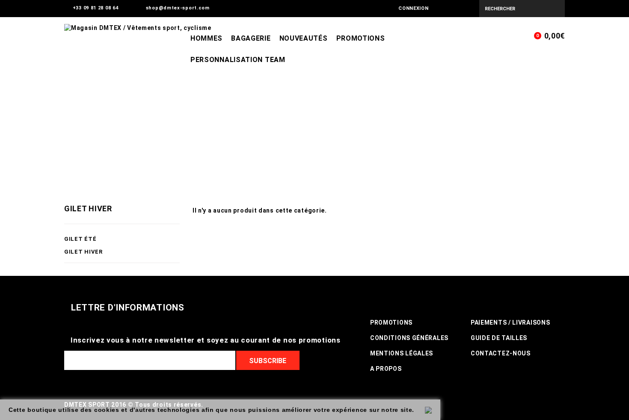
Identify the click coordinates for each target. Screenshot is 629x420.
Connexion (413, 8)
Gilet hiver (83, 251)
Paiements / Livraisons (510, 322)
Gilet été (80, 239)
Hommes (206, 38)
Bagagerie (250, 38)
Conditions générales (409, 337)
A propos (386, 368)
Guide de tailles (499, 337)
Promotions (360, 38)
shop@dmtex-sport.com (178, 8)
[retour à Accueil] (69, 142)
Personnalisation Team (237, 60)
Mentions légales (401, 353)
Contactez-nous (501, 353)
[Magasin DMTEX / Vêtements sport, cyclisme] (278, 77)
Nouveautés (303, 38)
